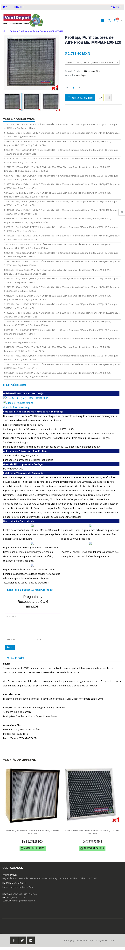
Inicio (4, 31)
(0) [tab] (30, 589)
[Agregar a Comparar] (108, 97)
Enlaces (115, 7)
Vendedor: (70, 75)
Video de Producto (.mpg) (16, 407)
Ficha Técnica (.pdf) (38, 397)
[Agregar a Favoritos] (100, 97)
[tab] (14, 385)
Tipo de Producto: (74, 71)
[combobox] (92, 62)
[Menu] (102, 20)
